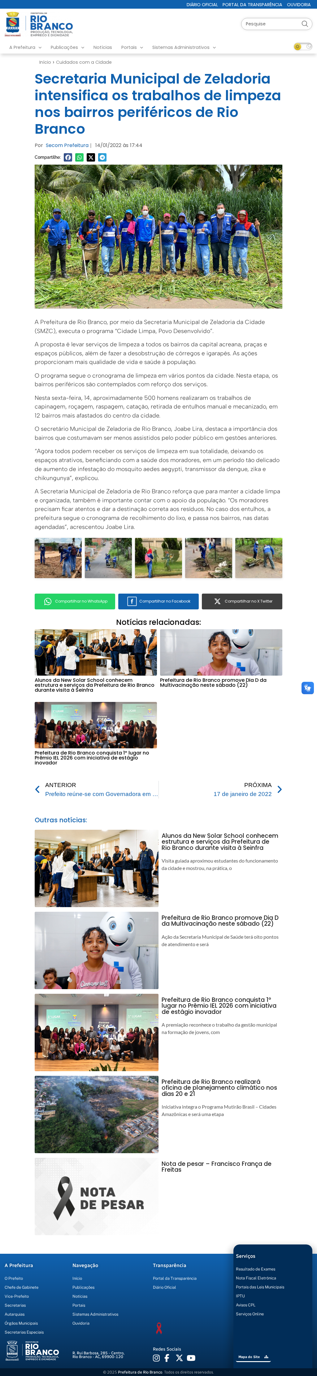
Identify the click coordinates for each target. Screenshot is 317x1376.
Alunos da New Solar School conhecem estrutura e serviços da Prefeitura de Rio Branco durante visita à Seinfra (94, 685)
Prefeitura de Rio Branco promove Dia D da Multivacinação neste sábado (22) (213, 683)
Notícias (102, 47)
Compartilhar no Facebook (164, 601)
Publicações (64, 47)
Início (45, 62)
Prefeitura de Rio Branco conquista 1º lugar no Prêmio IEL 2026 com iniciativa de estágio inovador (92, 757)
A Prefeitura (22, 47)
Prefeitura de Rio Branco (140, 1372)
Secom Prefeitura (67, 145)
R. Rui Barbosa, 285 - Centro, (98, 1355)
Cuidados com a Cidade (84, 62)
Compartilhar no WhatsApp (81, 601)
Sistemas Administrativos (181, 47)
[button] (68, 157)
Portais (129, 47)
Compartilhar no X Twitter (248, 601)
